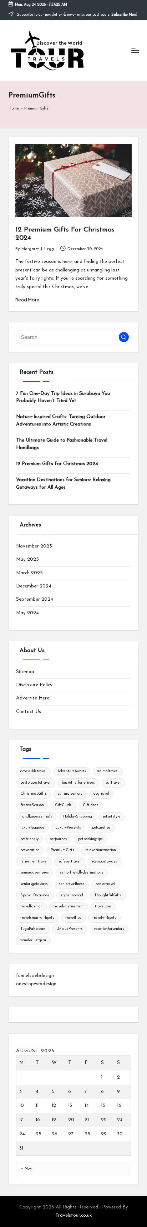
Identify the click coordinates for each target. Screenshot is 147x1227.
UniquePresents (69, 929)
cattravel (113, 783)
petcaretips (101, 828)
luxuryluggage (32, 828)
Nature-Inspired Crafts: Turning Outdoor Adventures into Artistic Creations (61, 420)
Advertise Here (32, 698)
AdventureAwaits (71, 771)
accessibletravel (33, 771)
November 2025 (34, 546)
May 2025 (27, 559)
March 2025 (29, 573)
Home (14, 109)
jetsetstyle (111, 817)
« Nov (26, 1169)
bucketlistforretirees (78, 783)
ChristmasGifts (33, 794)
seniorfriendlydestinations (81, 873)
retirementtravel (33, 862)
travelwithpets (104, 918)
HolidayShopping (77, 817)
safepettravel (70, 862)
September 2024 (34, 599)
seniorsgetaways (34, 884)
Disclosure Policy (34, 685)
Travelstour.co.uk (73, 1215)
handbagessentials (36, 817)
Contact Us (28, 711)
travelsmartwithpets (37, 918)
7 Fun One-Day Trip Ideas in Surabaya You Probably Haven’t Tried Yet (63, 397)
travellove (103, 906)
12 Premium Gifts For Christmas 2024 (57, 464)
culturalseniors (70, 794)
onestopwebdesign (36, 984)
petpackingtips (90, 839)
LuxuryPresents (68, 828)
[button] (124, 337)
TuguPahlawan (32, 929)
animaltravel (107, 771)
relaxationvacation (100, 850)
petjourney (58, 839)
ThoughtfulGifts (108, 895)
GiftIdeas (90, 805)
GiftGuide (63, 805)
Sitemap (25, 671)
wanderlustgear (33, 940)
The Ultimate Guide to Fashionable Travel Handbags (61, 444)
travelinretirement (69, 906)
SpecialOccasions (35, 895)
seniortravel (105, 884)
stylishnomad (72, 895)
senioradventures (34, 873)
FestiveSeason (32, 805)
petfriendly (29, 839)
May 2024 (27, 613)
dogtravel (101, 794)
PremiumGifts (62, 850)
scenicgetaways (104, 862)
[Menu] (134, 50)
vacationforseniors (109, 929)
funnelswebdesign (35, 975)
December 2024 (33, 586)
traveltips (73, 918)
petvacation (30, 850)
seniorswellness (72, 884)
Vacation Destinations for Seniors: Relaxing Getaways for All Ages (63, 483)
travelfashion (31, 906)
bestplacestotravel (35, 783)
